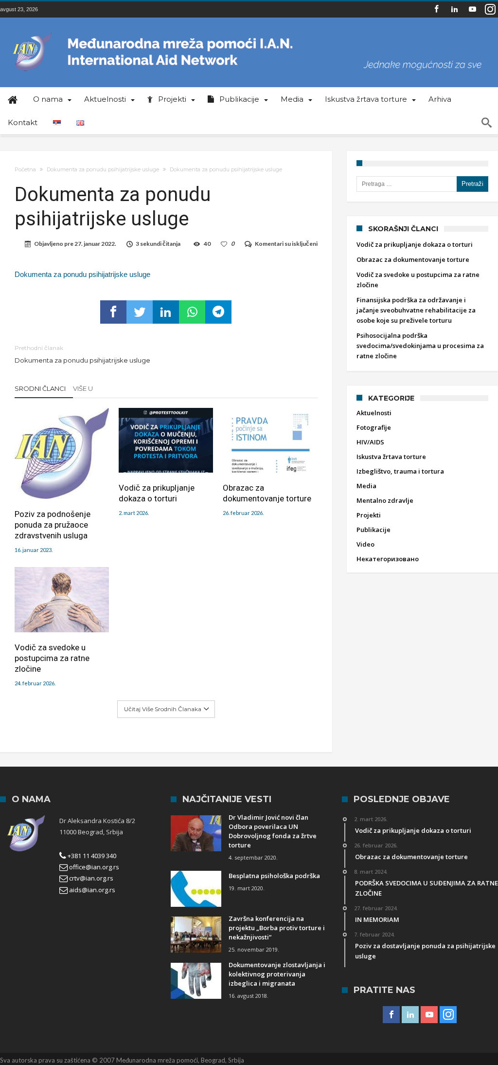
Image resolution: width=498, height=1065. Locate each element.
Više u (83, 388)
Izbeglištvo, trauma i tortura (400, 471)
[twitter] (139, 312)
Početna (25, 169)
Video (365, 544)
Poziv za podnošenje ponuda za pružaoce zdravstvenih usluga (52, 524)
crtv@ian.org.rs (90, 878)
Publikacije (373, 529)
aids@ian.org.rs (91, 889)
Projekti (368, 515)
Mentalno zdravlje (384, 500)
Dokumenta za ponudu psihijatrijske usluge (103, 169)
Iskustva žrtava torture (391, 456)
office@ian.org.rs (93, 867)
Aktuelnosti (373, 412)
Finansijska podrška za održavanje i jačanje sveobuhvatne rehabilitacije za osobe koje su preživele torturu (416, 310)
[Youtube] (472, 9)
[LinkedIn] (454, 9)
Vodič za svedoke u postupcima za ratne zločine (52, 658)
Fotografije (373, 427)
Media (366, 485)
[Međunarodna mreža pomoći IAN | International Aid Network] (249, 32)
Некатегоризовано (387, 558)
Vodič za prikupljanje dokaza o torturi (157, 493)
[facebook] (113, 312)
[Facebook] (436, 9)
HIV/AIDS (370, 442)
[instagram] (490, 9)
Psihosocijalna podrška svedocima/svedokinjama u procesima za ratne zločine (420, 345)
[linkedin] (166, 312)
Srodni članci (40, 388)
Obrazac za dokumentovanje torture (267, 493)
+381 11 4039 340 (91, 855)
